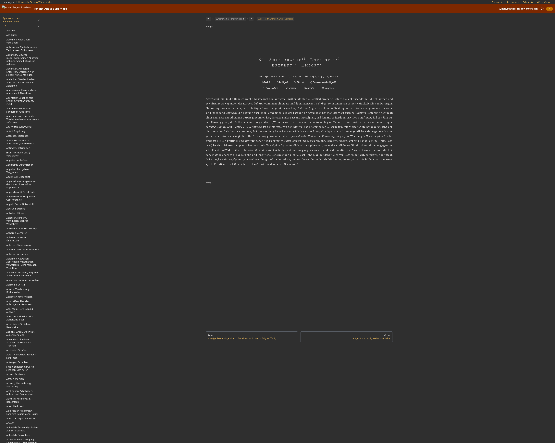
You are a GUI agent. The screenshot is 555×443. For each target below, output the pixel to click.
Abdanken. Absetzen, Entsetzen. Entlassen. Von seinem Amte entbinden (20, 71)
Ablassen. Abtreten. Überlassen (17, 239)
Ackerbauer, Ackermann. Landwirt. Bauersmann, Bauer (22, 412)
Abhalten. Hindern (16, 213)
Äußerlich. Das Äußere (18, 435)
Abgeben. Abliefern (16, 160)
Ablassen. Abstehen (17, 254)
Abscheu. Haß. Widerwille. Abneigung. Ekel (20, 318)
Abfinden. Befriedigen (18, 148)
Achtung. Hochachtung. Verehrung (18, 385)
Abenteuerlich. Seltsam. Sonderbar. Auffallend (19, 110)
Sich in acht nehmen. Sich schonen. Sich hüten (20, 368)
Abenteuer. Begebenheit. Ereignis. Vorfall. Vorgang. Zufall (20, 101)
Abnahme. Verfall (15, 284)
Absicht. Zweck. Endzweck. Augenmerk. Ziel (20, 333)
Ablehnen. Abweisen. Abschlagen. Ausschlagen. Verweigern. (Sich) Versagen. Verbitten (21, 263)
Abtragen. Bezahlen (17, 362)
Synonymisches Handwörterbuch (518, 8)
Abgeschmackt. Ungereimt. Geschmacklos (20, 198)
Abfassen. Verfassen (17, 135)
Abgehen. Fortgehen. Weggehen (17, 171)
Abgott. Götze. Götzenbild (20, 204)
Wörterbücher (543, 2)
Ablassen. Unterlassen (18, 245)
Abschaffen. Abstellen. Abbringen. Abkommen (19, 303)
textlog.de (8, 2)
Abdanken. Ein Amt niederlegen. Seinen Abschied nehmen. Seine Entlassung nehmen (22, 59)
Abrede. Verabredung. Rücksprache (18, 291)
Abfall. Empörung (15, 131)
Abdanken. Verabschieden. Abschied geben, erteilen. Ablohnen (20, 82)
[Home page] (208, 19)
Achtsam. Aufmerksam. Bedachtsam (18, 400)
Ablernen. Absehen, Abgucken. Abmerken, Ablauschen (23, 274)
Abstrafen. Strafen (16, 350)
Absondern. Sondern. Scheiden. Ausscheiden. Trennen (19, 342)
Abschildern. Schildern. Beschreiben (18, 326)
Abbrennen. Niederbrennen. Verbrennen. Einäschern (21, 49)
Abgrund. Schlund (15, 208)
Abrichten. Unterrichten (19, 296)
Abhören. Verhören (16, 233)
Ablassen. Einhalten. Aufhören (22, 249)
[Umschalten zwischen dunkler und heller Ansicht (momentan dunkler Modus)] (542, 8)
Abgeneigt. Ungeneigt (18, 176)
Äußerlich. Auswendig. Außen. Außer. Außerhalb (22, 429)
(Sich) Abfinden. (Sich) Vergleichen (18, 154)
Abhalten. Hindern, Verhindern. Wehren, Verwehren (17, 221)
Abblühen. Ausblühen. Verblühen (18, 41)
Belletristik (528, 2)
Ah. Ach (10, 423)
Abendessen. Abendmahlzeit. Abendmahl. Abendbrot (22, 92)
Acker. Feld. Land (15, 406)
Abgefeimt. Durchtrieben (19, 164)
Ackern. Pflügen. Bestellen (20, 418)
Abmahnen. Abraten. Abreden (22, 280)
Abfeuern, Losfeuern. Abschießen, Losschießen (20, 142)
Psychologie (513, 2)
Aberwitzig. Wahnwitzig (19, 126)
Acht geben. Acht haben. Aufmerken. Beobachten (19, 393)
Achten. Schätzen (15, 374)
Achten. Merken (15, 378)
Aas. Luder (11, 35)
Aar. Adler (11, 30)
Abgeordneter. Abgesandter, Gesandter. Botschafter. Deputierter (21, 184)
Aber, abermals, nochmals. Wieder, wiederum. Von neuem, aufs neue (22, 119)
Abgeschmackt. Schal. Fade (20, 192)
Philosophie (497, 2)
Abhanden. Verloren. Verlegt (21, 228)
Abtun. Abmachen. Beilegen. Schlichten (21, 356)
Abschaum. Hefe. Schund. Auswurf (19, 310)
